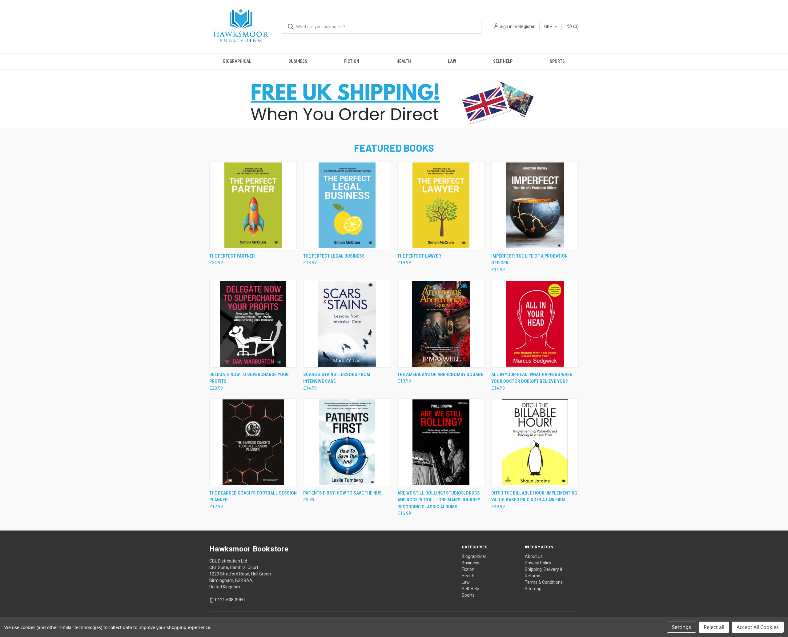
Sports (557, 61)
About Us (534, 556)
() (575, 26)
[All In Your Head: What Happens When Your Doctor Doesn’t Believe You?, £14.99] (534, 324)
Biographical (237, 61)
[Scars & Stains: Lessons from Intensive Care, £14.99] (346, 324)
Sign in (506, 26)
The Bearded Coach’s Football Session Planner (253, 496)
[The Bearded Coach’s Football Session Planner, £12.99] (253, 442)
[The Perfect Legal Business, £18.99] (346, 205)
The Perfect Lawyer (419, 256)
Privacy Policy (538, 562)
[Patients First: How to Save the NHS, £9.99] (346, 442)
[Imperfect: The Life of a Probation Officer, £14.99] (534, 205)
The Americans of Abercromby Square (440, 374)
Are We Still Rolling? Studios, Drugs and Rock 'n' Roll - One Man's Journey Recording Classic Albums (438, 500)
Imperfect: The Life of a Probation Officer (529, 259)
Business (297, 61)
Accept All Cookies (758, 627)
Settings (681, 627)
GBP (548, 26)
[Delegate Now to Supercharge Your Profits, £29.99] (253, 324)
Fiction (351, 61)
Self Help (503, 61)
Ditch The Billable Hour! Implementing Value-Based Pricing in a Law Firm (534, 496)
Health (403, 61)
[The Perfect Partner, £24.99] (253, 205)
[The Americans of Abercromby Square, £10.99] (441, 324)
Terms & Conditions (544, 582)
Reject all (714, 627)
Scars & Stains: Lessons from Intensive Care (336, 378)
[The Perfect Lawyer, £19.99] (441, 205)
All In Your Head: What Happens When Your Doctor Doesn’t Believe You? (532, 378)
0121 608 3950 (230, 600)
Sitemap (533, 588)
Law (452, 61)
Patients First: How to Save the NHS (342, 493)
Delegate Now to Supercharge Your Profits (249, 378)
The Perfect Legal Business (334, 256)
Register (526, 26)
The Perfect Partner (232, 256)
